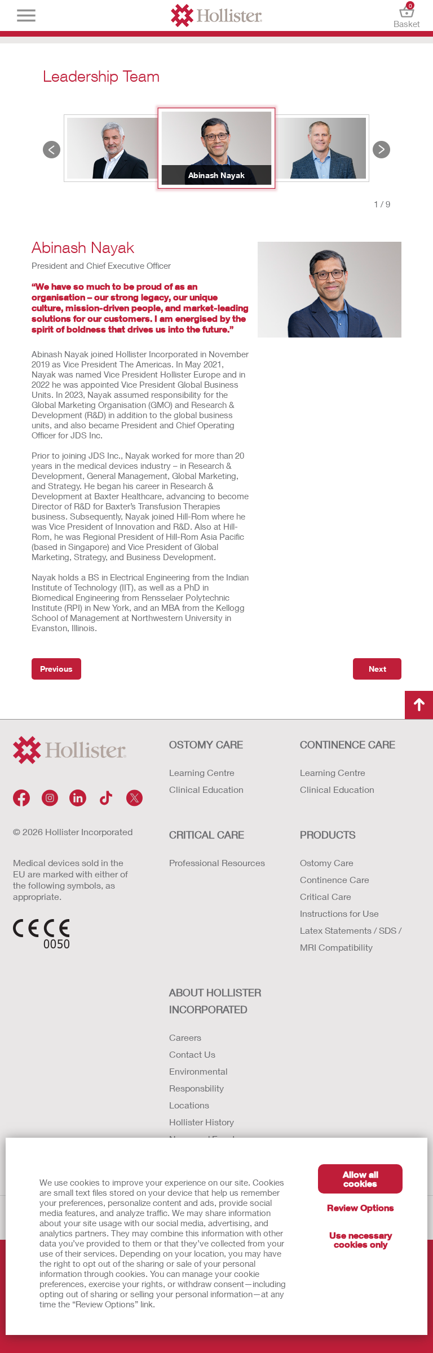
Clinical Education (206, 789)
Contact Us (192, 1054)
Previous (51, 149)
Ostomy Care (327, 862)
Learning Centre (202, 772)
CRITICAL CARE (206, 834)
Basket (406, 15)
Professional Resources (217, 862)
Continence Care (334, 879)
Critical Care (325, 896)
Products (328, 834)
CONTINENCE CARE (347, 744)
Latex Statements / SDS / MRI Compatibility (350, 938)
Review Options (360, 1207)
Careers (185, 1037)
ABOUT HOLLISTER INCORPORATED (215, 1000)
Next (381, 149)
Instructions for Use (339, 913)
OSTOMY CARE (206, 744)
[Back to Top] (419, 705)
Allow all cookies (360, 1178)
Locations (189, 1104)
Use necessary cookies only (360, 1239)
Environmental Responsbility (198, 1079)
